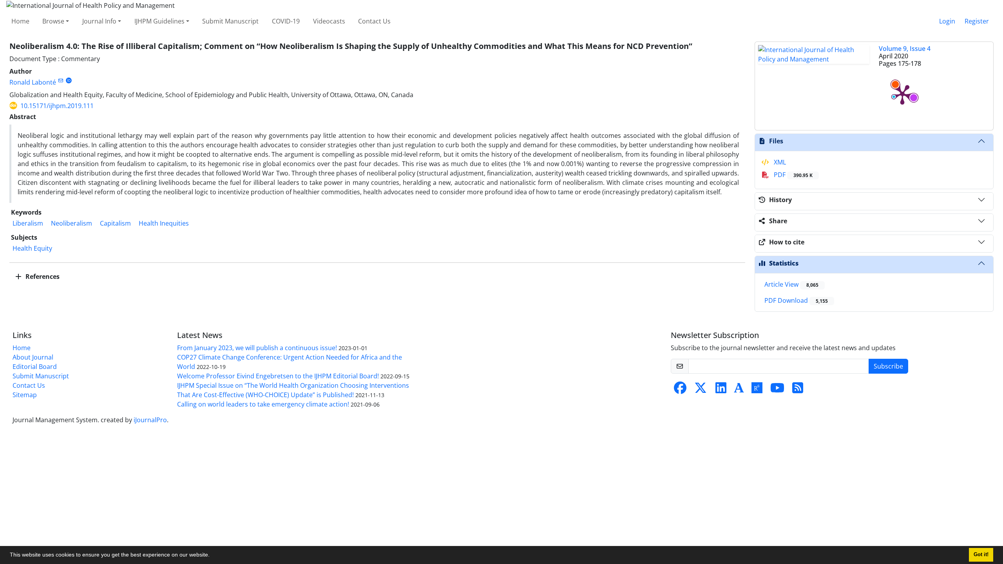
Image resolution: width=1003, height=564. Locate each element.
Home (20, 21)
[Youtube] (777, 390)
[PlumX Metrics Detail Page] (902, 94)
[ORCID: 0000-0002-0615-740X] (68, 80)
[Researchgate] (757, 390)
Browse (53, 21)
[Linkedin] (721, 390)
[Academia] (739, 390)
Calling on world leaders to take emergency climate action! (263, 404)
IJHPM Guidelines (159, 21)
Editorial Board (35, 366)
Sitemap (25, 394)
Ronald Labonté (32, 82)
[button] (212, 556)
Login (947, 21)
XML (779, 162)
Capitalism (115, 223)
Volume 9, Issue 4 (905, 48)
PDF (792, 174)
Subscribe (888, 366)
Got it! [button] (981, 554)
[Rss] (797, 390)
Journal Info (99, 21)
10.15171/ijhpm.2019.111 (57, 105)
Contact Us (374, 21)
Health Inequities (164, 223)
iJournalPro (150, 420)
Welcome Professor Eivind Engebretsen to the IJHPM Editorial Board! (278, 376)
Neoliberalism (71, 223)
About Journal (33, 357)
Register (977, 21)
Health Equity (32, 248)
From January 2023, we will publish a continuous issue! (257, 347)
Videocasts (329, 21)
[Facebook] (680, 390)
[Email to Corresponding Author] (60, 80)
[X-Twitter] (700, 390)
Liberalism (28, 223)
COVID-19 (286, 21)
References (42, 276)
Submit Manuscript (230, 21)
